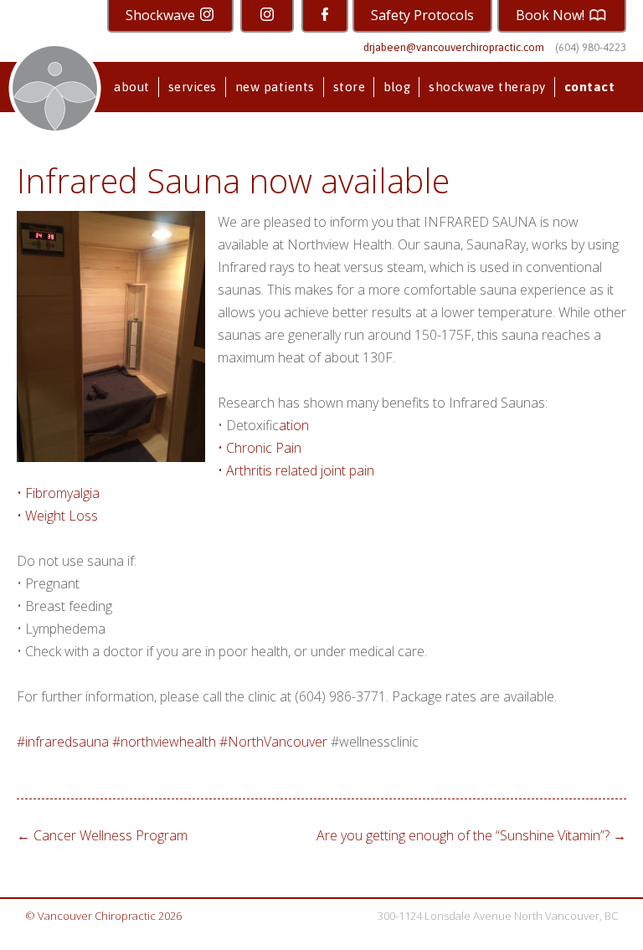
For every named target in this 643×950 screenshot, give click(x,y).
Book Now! (552, 15)
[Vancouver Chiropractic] (54, 88)
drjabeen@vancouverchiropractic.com (453, 47)
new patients (275, 87)
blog (396, 87)
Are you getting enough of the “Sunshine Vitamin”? (471, 835)
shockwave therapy (487, 87)
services (192, 87)
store (349, 87)
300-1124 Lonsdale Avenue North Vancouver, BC (498, 915)
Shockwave (162, 15)
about (132, 87)
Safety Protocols (422, 15)
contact (589, 87)
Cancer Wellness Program (102, 835)
